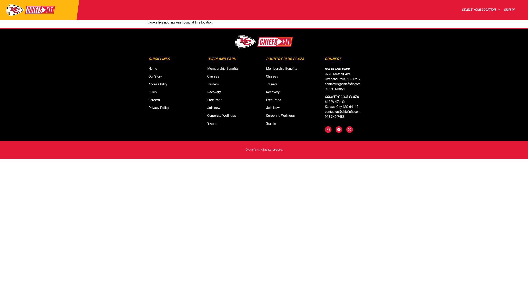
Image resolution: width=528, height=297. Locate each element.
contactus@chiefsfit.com (343, 84)
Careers (154, 100)
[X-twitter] (349, 129)
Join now (215, 108)
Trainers (213, 84)
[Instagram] (328, 129)
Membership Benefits (223, 69)
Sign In (510, 10)
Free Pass (214, 100)
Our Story (155, 76)
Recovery (214, 92)
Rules (152, 92)
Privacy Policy (158, 108)
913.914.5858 (335, 89)
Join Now (274, 108)
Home (152, 69)
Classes (213, 76)
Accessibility (157, 84)
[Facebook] (339, 129)
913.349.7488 (335, 117)
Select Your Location (479, 10)
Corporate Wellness (221, 116)
